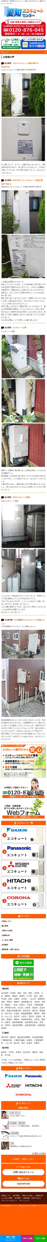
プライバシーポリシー (9, 1200)
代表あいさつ (6, 921)
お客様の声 (6, 935)
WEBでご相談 (27, 1238)
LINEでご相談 (40, 1238)
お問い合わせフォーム (23, 1172)
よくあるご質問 (7, 940)
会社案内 (5, 945)
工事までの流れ (7, 930)
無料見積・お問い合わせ (10, 949)
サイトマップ (24, 1200)
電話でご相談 (11, 1238)
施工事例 (5, 926)
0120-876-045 (23, 1184)
